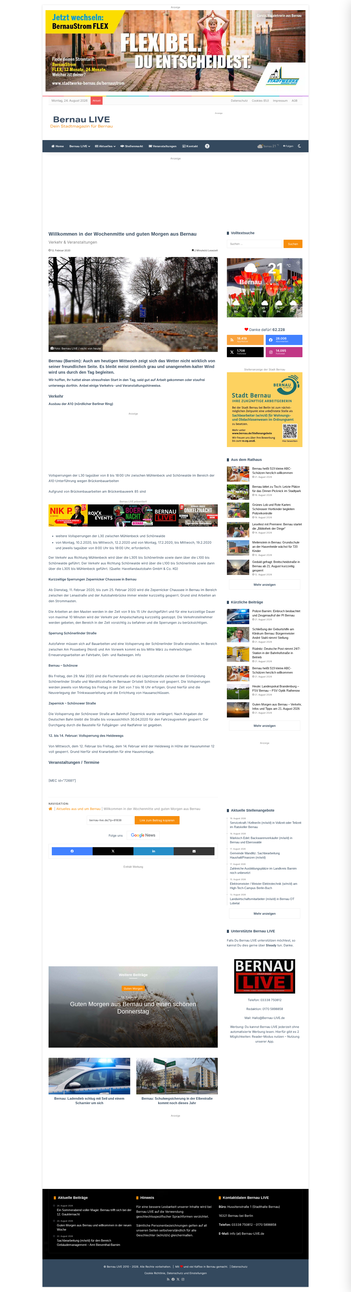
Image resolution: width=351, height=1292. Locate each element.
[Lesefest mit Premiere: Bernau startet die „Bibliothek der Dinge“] (238, 529)
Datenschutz (239, 100)
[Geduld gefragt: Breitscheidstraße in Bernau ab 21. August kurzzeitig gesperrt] (238, 567)
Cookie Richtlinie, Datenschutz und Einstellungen (175, 1273)
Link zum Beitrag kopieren (157, 820)
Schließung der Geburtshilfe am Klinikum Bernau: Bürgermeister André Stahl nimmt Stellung (273, 633)
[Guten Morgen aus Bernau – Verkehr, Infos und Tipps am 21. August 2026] (238, 709)
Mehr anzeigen (265, 585)
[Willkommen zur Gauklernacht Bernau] (175, 192)
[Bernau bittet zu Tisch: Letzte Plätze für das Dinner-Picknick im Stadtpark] (238, 492)
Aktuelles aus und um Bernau (78, 809)
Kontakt (192, 146)
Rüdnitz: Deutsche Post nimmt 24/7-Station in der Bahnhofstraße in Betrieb (276, 653)
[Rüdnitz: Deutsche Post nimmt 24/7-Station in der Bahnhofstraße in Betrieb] (238, 654)
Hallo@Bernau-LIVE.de (268, 1018)
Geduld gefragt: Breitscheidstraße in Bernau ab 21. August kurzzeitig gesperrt (276, 566)
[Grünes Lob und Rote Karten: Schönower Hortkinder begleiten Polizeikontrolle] (238, 510)
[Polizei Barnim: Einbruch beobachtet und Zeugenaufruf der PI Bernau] (238, 616)
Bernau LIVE (78, 146)
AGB (294, 100)
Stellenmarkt (133, 146)
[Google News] (143, 835)
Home (59, 146)
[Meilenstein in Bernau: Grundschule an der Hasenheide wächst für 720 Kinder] (238, 547)
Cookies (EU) (260, 100)
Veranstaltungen (164, 146)
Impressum (280, 100)
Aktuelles (105, 146)
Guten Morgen (133, 988)
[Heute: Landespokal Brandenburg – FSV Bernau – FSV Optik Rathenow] (238, 691)
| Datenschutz (238, 1266)
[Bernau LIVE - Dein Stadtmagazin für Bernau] (81, 122)
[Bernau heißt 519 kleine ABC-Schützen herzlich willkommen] (238, 474)
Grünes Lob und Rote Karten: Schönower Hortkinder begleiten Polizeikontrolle (273, 509)
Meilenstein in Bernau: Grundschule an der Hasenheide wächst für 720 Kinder (275, 547)
